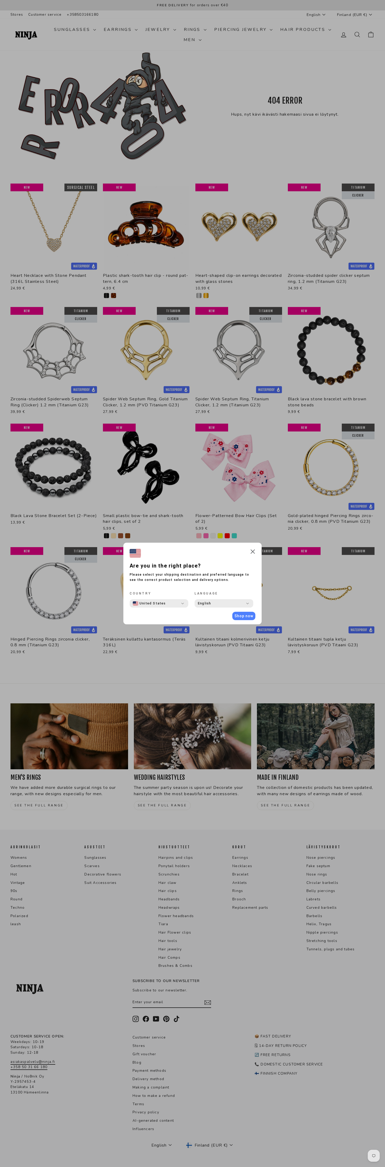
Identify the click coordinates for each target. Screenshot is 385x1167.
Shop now (243, 616)
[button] (252, 552)
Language (206, 593)
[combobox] (149, 603)
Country (140, 593)
